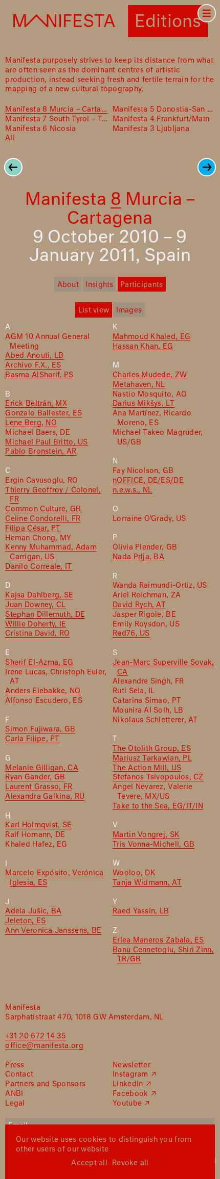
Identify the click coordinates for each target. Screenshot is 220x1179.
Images (129, 310)
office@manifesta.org (44, 1046)
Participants (141, 285)
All (9, 138)
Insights (99, 285)
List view (93, 310)
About (68, 285)
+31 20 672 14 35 (35, 1036)
